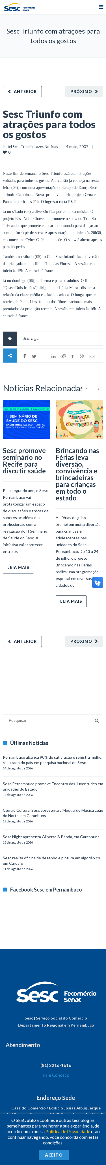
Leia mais (18, 567)
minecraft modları (18, 678)
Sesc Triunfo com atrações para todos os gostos (49, 124)
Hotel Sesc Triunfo (18, 146)
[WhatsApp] (44, 356)
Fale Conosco (56, 1075)
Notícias (51, 146)
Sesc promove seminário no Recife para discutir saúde (24, 460)
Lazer (38, 146)
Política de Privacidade (68, 1131)
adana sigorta (46, 678)
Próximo (81, 91)
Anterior (25, 91)
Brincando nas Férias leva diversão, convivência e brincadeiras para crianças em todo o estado (77, 474)
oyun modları (70, 678)
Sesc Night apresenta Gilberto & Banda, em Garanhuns (51, 836)
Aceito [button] (53, 1154)
